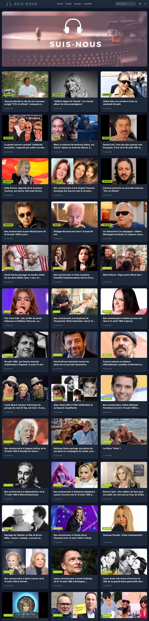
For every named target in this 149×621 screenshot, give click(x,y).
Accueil (60, 4)
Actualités (88, 4)
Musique (77, 4)
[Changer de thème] (145, 4)
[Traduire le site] (140, 4)
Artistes (69, 4)
